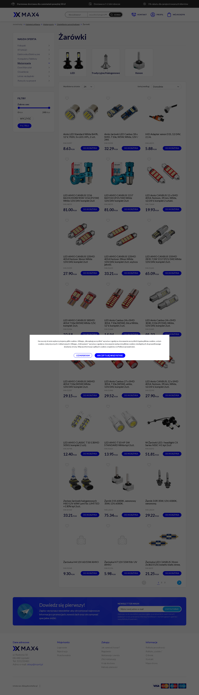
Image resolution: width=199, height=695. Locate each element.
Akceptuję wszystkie (110, 355)
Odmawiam (83, 355)
